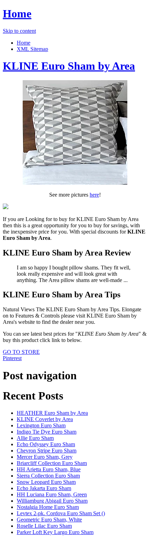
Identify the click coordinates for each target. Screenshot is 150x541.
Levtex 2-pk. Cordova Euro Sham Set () (61, 513)
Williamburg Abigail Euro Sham (52, 501)
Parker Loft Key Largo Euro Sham (55, 532)
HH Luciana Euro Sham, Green (52, 494)
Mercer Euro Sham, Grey (45, 457)
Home (17, 13)
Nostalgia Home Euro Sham (48, 507)
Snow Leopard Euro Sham (46, 482)
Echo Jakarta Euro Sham (44, 488)
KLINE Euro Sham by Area (69, 66)
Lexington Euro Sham (41, 425)
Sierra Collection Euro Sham (48, 476)
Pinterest (12, 358)
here (94, 195)
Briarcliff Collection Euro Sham (52, 463)
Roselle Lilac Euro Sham (44, 526)
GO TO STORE (21, 352)
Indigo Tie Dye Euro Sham (46, 432)
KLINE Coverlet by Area (45, 419)
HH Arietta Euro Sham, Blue (49, 469)
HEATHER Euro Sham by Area (52, 413)
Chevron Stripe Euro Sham (46, 451)
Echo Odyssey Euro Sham (46, 444)
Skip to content (19, 31)
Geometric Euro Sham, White (49, 520)
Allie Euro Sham (35, 438)
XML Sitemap (32, 49)
